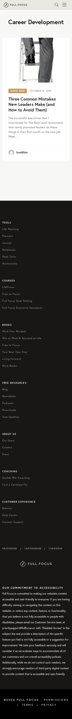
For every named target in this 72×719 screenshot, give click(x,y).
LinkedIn (56, 548)
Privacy (49, 705)
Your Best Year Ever (14, 351)
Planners (7, 235)
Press (5, 454)
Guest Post (17, 90)
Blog (5, 389)
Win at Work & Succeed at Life (21, 338)
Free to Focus (11, 293)
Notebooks (9, 249)
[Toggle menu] (64, 5)
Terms (28, 705)
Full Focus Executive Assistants (22, 307)
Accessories (9, 263)
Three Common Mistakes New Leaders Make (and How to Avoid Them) (32, 104)
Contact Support (12, 522)
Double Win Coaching (16, 477)
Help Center (10, 515)
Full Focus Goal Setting (17, 300)
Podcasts (8, 403)
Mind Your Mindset (14, 331)
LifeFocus (8, 287)
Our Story (8, 440)
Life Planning (10, 229)
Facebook (9, 548)
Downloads (9, 409)
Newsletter (9, 396)
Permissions (56, 700)
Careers (7, 447)
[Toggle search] (56, 5)
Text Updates (10, 416)
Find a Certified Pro (14, 484)
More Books (9, 365)
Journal (7, 242)
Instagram (33, 548)
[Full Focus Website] (36, 563)
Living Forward (11, 358)
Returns (7, 508)
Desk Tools (9, 256)
